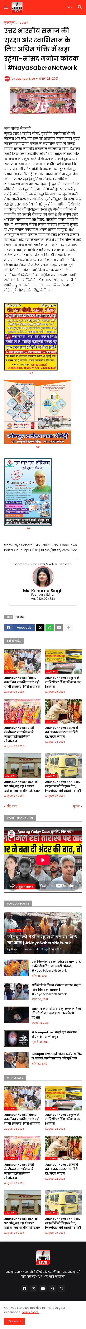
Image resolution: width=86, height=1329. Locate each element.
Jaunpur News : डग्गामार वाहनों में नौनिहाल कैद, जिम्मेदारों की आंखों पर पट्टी (63, 786)
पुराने (76, 806)
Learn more (30, 1312)
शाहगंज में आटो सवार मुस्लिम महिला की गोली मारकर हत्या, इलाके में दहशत (56, 1013)
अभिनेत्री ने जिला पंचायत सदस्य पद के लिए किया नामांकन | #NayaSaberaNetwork (56, 989)
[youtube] (43, 1288)
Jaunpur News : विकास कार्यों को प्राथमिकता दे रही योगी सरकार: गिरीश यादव (22, 682)
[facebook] (24, 1288)
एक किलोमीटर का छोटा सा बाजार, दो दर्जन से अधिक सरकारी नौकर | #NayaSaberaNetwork (57, 966)
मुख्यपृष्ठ (9, 22)
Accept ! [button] (14, 1321)
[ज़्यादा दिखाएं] (68, 627)
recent (23, 22)
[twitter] (33, 1288)
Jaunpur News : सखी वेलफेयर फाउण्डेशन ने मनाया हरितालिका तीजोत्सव (19, 734)
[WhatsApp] (50, 627)
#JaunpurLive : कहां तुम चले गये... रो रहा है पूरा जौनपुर (56, 1034)
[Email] (59, 627)
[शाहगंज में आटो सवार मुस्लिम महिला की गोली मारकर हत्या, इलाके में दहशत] (16, 1015)
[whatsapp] (61, 1288)
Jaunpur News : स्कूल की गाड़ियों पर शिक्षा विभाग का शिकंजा (63, 682)
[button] (5, 7)
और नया (11, 806)
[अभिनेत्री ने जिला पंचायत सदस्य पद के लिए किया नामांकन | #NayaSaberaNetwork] (16, 991)
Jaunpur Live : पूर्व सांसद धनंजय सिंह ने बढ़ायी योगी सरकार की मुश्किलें (57, 1056)
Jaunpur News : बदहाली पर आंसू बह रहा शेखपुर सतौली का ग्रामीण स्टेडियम (22, 786)
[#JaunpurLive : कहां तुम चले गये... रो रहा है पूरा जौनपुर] (16, 1038)
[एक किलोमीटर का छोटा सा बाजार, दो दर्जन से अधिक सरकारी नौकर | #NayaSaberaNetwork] (16, 968)
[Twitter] (40, 627)
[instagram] (52, 1288)
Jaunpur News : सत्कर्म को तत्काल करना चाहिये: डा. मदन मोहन (61, 732)
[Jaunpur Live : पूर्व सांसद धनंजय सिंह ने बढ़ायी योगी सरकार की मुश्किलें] (16, 1060)
